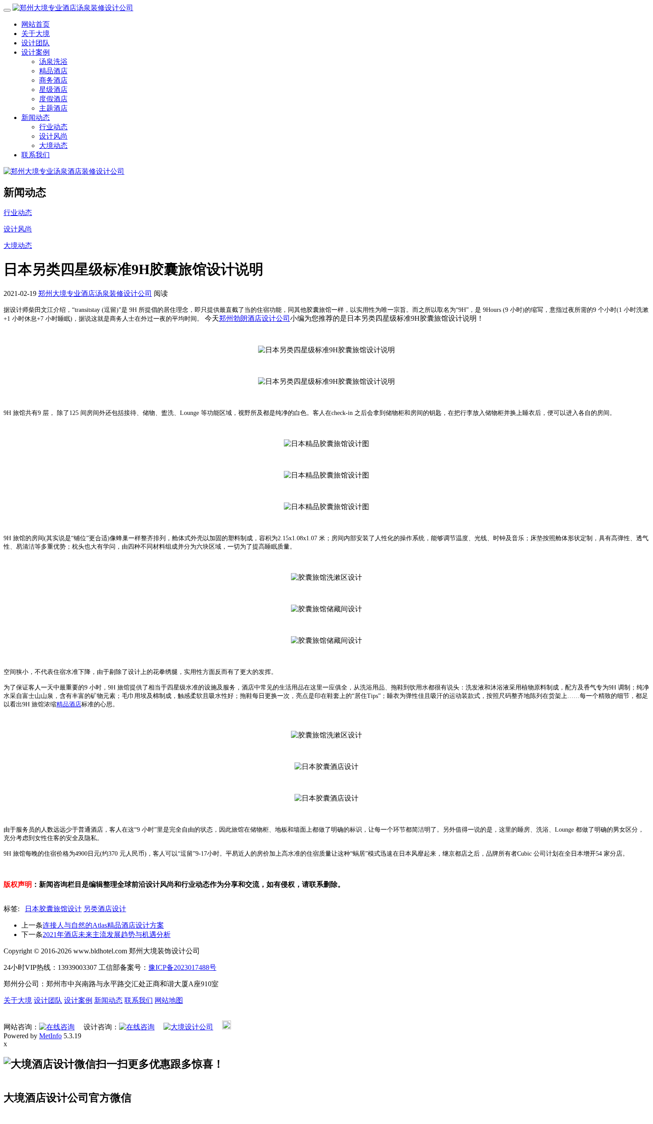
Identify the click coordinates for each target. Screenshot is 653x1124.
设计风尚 (53, 136)
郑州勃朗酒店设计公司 (254, 318)
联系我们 (35, 155)
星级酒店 (53, 89)
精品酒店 (53, 71)
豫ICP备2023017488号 (182, 967)
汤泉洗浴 (53, 61)
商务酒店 (53, 80)
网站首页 (35, 24)
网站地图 (169, 1000)
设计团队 (35, 43)
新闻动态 (35, 117)
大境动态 (53, 145)
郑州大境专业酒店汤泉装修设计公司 (95, 293)
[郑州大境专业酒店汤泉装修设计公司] (72, 8)
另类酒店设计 (105, 909)
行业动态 (53, 127)
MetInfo (50, 1036)
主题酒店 (53, 108)
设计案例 (35, 52)
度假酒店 (53, 99)
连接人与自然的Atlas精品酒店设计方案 (103, 925)
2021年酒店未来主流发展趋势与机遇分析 (107, 934)
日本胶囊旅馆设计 (53, 909)
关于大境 (35, 33)
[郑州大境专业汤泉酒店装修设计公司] (64, 171)
